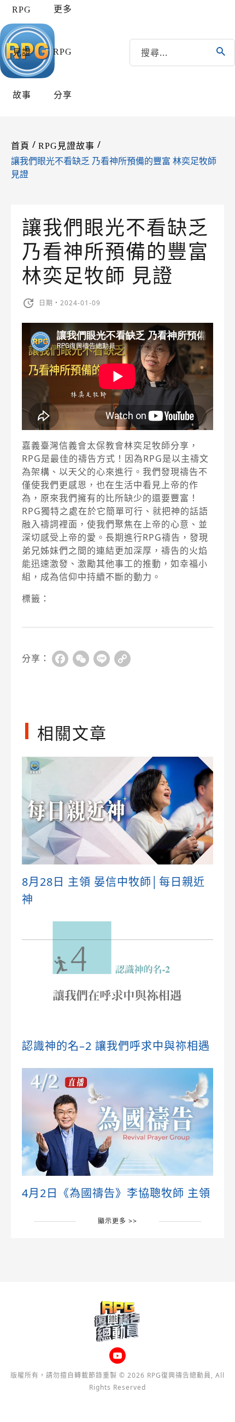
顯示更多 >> (117, 1221)
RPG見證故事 (21, 52)
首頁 (20, 145)
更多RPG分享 (62, 52)
